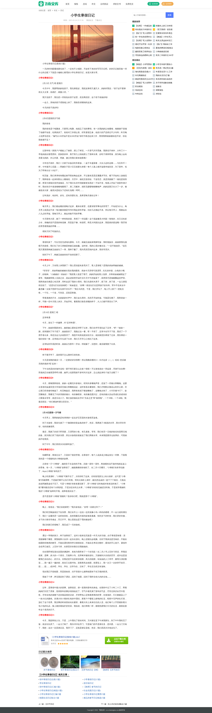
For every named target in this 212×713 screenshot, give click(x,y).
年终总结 (139, 94)
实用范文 (129, 4)
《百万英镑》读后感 (164, 29)
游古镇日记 (88, 683)
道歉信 (158, 86)
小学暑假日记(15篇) (92, 679)
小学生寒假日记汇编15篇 (50, 694)
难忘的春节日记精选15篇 (94, 698)
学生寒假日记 (45, 683)
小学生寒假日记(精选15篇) (51, 690)
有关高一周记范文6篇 (164, 68)
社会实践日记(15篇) (92, 690)
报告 (76, 4)
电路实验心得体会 (142, 48)
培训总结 (139, 90)
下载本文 (98, 20)
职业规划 (139, 86)
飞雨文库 (102, 710)
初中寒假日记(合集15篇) (50, 679)
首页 (67, 4)
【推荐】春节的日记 (92, 687)
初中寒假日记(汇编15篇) (50, 687)
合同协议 (104, 4)
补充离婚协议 (140, 75)
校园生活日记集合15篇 (49, 698)
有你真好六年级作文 (143, 29)
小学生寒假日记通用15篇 (94, 694)
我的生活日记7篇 (163, 75)
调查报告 (159, 90)
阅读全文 (89, 20)
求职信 (158, 94)
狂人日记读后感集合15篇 (117, 704)
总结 (85, 4)
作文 (94, 4)
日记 (62, 10)
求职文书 (117, 4)
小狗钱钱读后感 (162, 52)
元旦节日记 (49, 704)
